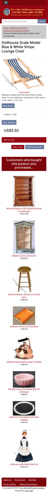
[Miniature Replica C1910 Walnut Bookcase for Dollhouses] (24, 191)
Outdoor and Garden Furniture (16, 30)
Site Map (32, 480)
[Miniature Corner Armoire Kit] (24, 237)
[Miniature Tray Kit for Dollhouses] (24, 315)
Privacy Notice (9, 484)
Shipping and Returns (28, 484)
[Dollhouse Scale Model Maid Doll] (24, 446)
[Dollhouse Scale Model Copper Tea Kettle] (24, 348)
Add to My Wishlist (35, 147)
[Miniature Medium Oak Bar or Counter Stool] (24, 279)
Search (42, 21)
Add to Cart (18, 147)
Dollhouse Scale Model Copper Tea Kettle (24, 362)
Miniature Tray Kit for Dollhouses (24, 326)
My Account (20, 480)
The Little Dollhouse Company (32, 488)
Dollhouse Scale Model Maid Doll (24, 464)
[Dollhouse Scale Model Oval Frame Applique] (24, 408)
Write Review (8, 106)
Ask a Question (9, 122)
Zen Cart (29, 491)
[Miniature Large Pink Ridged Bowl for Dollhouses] (24, 379)
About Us (7, 480)
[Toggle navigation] (6, 2)
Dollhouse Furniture (18, 28)
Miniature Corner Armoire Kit (24, 255)
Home (5, 28)
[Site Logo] (24, 12)
